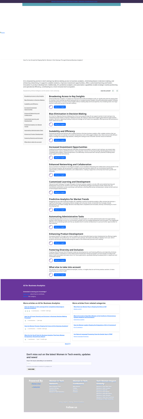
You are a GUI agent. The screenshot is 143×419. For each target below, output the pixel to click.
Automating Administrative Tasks (33, 130)
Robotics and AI (77, 309)
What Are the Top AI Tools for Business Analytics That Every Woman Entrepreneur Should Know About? (44, 335)
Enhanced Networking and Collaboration (31, 114)
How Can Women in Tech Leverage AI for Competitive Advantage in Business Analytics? (44, 307)
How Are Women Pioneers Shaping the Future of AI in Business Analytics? (46, 326)
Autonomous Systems (79, 319)
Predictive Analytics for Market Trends (33, 125)
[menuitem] (55, 386)
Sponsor (25, 296)
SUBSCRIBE (31, 369)
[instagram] (71, 411)
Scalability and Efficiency (31, 104)
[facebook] (63, 411)
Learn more (26, 294)
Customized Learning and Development (31, 120)
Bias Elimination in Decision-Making (34, 100)
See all (67, 344)
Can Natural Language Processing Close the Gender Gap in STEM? (93, 334)
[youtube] (78, 411)
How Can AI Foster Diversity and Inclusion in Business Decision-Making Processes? (46, 317)
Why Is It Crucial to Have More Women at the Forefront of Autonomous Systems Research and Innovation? (95, 316)
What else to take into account (33, 142)
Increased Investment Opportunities (30, 108)
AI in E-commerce (78, 327)
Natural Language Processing (81, 336)
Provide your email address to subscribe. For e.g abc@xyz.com (39, 366)
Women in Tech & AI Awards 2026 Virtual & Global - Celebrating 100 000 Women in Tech (74, 1)
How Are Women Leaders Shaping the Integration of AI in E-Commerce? (95, 325)
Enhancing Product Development (33, 134)
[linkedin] (67, 411)
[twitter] (74, 411)
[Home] (2, 32)
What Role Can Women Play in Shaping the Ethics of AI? (90, 307)
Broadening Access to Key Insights (34, 96)
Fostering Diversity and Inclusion (33, 138)
